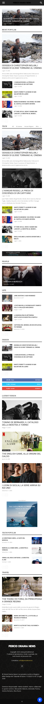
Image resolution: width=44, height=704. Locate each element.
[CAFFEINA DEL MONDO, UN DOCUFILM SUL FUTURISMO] (7, 327)
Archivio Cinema (7, 595)
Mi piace (38, 380)
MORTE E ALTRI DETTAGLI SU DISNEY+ (26, 625)
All (13, 126)
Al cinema (5, 62)
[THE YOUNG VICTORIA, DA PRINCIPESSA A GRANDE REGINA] (22, 586)
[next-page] (6, 121)
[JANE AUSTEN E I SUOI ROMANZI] (7, 298)
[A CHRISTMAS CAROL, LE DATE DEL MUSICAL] (37, 540)
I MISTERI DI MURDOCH (12, 282)
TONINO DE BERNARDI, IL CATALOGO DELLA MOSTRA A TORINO (20, 423)
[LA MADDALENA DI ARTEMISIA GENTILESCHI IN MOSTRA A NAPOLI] (7, 317)
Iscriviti (38, 388)
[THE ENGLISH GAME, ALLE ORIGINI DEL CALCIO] (22, 441)
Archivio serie (6, 450)
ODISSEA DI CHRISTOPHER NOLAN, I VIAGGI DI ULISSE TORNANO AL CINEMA (22, 66)
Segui (39, 384)
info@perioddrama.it (26, 660)
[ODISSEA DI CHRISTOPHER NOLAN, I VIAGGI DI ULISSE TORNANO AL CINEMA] (22, 48)
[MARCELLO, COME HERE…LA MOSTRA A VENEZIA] (37, 550)
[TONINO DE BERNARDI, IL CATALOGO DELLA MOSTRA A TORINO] (22, 410)
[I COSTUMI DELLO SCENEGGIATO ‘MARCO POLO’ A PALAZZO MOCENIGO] (7, 308)
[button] (3, 2)
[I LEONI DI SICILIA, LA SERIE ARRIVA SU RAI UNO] (22, 473)
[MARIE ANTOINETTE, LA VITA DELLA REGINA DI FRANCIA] (7, 618)
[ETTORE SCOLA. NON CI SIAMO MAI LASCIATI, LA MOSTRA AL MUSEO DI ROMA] (7, 114)
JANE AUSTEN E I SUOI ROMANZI (24, 295)
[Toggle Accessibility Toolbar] (39, 699)
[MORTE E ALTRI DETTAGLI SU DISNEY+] (7, 628)
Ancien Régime (28, 126)
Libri (4, 419)
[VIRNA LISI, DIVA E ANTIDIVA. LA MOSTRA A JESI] (37, 560)
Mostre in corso (7, 369)
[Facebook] (22, 666)
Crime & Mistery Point (9, 279)
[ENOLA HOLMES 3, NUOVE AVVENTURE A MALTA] (7, 239)
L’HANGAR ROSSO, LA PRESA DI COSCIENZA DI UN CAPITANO (17, 191)
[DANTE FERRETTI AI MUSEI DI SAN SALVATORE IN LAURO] (7, 94)
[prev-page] (3, 121)
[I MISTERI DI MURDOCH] (22, 276)
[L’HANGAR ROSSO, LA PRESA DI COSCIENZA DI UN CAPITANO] (7, 84)
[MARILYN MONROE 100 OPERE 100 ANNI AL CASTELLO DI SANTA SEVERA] (7, 104)
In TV (4, 482)
